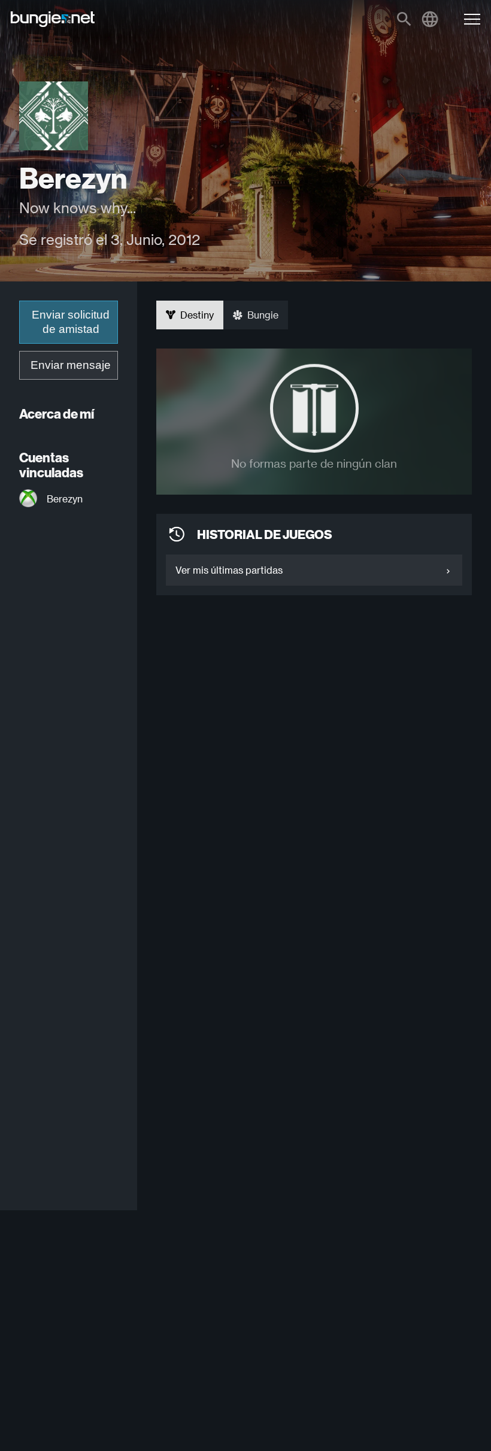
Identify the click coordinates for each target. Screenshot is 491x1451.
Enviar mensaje (71, 365)
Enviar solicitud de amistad (71, 321)
